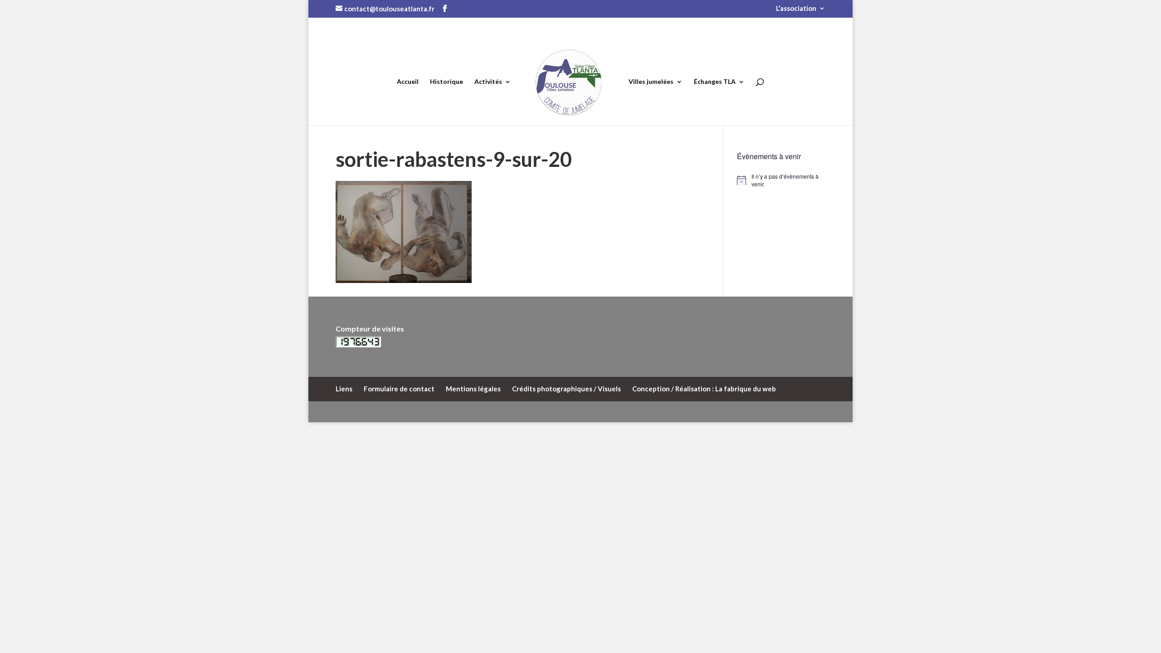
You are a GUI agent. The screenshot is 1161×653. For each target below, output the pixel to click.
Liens (344, 389)
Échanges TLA (715, 81)
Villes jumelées (651, 81)
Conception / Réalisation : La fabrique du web (704, 389)
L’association (796, 8)
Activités (488, 81)
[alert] (781, 180)
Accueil (408, 81)
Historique (446, 81)
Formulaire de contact (399, 389)
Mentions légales (473, 389)
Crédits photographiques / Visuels (566, 389)
